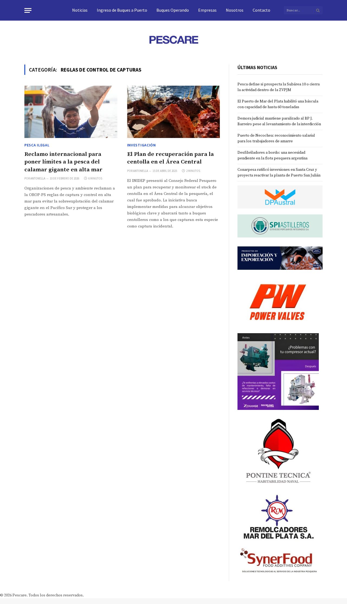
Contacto (261, 10)
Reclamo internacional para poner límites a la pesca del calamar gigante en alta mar (63, 162)
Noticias (80, 10)
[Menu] (27, 10)
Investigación (141, 145)
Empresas (207, 10)
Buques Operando (172, 10)
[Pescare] (173, 40)
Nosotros (234, 10)
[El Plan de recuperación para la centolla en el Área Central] (173, 112)
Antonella (37, 178)
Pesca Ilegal (36, 145)
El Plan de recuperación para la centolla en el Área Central (170, 158)
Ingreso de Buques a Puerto (122, 10)
